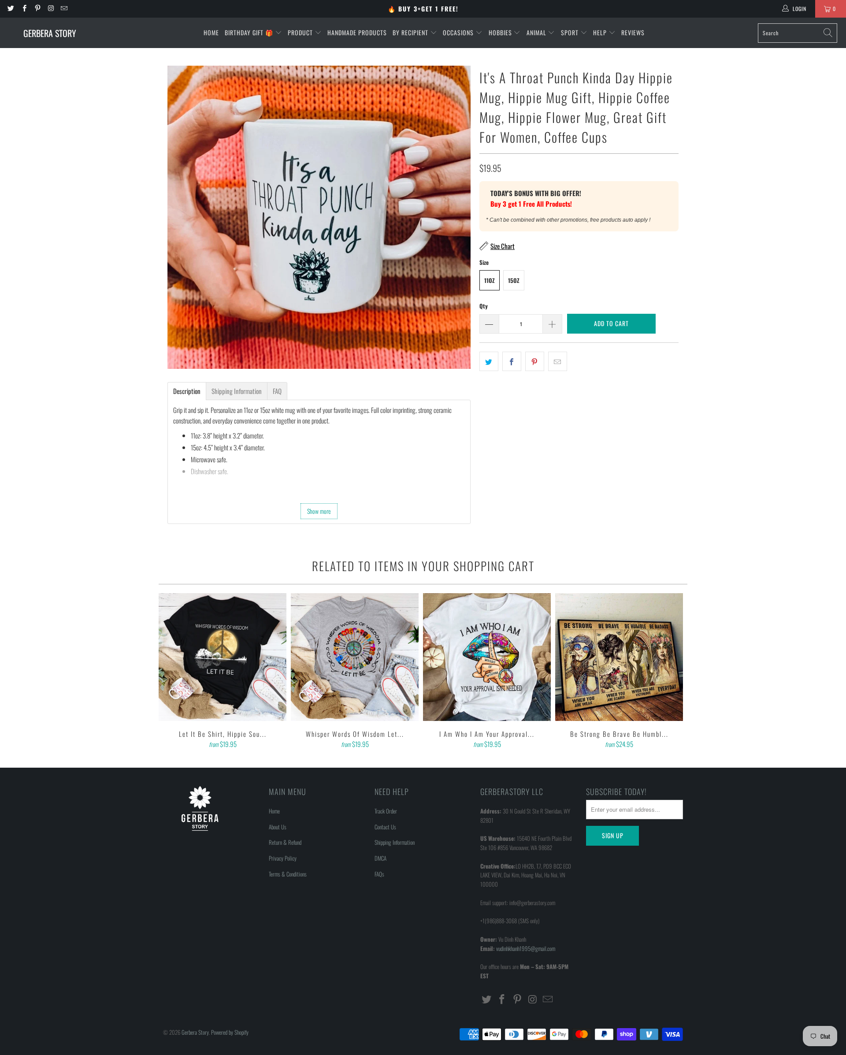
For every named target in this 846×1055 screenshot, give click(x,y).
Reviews (633, 32)
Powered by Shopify (230, 1032)
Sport (570, 32)
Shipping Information (395, 842)
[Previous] (171, 671)
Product (301, 32)
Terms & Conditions (288, 873)
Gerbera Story (195, 1032)
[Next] (674, 671)
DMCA (380, 858)
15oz (513, 280)
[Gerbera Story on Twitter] (10, 8)
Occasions (459, 32)
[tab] (186, 391)
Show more (319, 511)
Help (601, 32)
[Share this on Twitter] (488, 361)
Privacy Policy (283, 858)
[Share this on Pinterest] (534, 361)
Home (211, 32)
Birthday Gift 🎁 (250, 32)
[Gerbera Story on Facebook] (23, 8)
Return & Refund (285, 842)
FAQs (379, 873)
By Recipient (411, 32)
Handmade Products (357, 32)
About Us (277, 826)
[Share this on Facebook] (511, 361)
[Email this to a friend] (557, 361)
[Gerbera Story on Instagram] (50, 8)
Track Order (386, 810)
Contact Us (385, 826)
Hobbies (501, 32)
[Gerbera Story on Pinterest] (37, 8)
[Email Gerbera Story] (63, 8)
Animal (537, 32)
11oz (489, 280)
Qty (483, 305)
